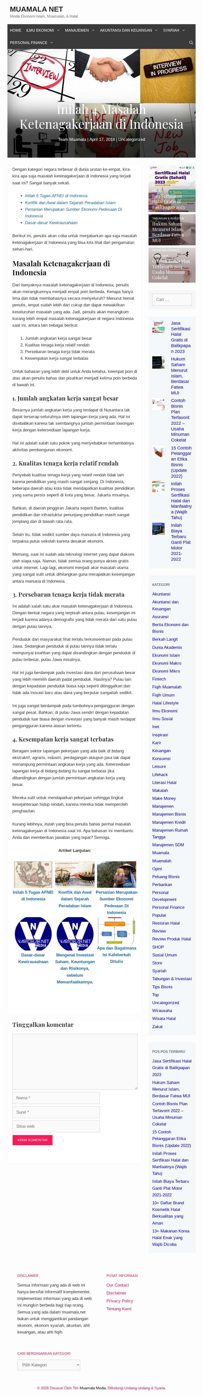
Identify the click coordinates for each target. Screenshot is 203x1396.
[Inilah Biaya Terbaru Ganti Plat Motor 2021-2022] (158, 531)
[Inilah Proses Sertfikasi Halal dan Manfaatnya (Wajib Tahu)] (158, 490)
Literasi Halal (164, 782)
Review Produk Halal (171, 939)
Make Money (164, 798)
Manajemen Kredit (169, 822)
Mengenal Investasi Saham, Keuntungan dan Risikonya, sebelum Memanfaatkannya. (75, 968)
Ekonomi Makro (166, 663)
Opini (157, 869)
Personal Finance (28, 43)
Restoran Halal (166, 923)
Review (159, 931)
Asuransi (160, 616)
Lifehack (160, 774)
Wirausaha (162, 1010)
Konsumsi (161, 758)
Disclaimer (116, 1293)
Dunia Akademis (167, 647)
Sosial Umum (164, 955)
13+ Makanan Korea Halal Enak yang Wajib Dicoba (170, 1238)
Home (15, 30)
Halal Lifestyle (165, 703)
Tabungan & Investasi (172, 978)
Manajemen (77, 30)
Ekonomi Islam (166, 655)
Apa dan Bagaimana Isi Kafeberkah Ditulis (116, 955)
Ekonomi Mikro (166, 671)
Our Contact (117, 1285)
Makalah (160, 790)
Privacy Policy (119, 1301)
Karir (156, 742)
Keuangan (161, 750)
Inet (155, 726)
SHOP (158, 947)
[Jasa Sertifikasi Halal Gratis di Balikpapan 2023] (172, 208)
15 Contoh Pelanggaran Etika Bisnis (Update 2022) (171, 1139)
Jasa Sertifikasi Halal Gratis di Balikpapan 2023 (172, 1068)
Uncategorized (131, 139)
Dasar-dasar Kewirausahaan (51, 222)
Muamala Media (93, 1388)
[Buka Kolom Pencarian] (191, 43)
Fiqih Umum (163, 695)
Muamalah (161, 861)
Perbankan (162, 884)
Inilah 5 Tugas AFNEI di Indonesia (56, 195)
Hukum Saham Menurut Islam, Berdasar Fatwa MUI (180, 376)
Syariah (171, 30)
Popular (159, 915)
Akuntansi (161, 594)
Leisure (159, 766)
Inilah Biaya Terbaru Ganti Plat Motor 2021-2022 (181, 542)
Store (157, 963)
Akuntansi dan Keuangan (126, 30)
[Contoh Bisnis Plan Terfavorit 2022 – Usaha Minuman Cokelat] (172, 279)
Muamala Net (36, 9)
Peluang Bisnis (166, 876)
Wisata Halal (164, 1018)
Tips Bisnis (162, 987)
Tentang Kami (118, 1309)
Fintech (159, 679)
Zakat (157, 1026)
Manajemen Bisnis (169, 814)
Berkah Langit (165, 639)
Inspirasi (160, 735)
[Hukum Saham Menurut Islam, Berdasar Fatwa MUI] (172, 242)
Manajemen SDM (168, 845)
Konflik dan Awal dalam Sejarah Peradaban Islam (70, 202)
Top (155, 995)
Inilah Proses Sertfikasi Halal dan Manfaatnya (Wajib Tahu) (181, 500)
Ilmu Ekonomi (40, 30)
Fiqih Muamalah (166, 687)
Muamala (160, 852)
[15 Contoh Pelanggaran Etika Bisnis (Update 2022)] (158, 454)
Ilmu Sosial (162, 719)
